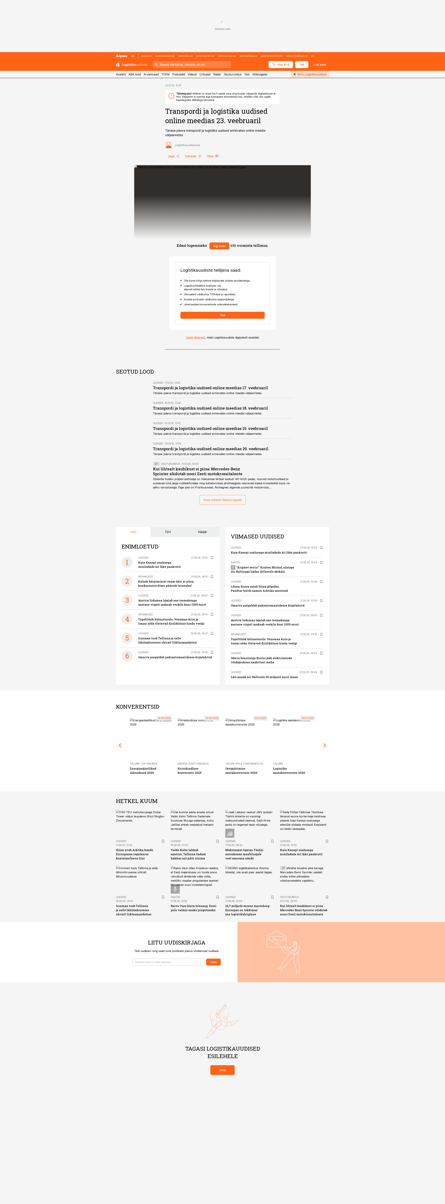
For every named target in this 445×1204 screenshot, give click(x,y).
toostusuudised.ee (165, 56)
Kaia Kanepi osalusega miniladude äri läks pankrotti (269, 552)
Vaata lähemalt (195, 337)
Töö (246, 74)
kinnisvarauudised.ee (272, 56)
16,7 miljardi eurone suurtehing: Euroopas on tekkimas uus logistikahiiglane (247, 910)
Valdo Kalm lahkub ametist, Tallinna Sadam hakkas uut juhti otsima (188, 854)
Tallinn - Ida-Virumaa (143, 763)
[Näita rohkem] (312, 55)
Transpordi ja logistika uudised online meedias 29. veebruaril (210, 448)
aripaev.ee (146, 56)
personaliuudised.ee (296, 56)
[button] (169, 962)
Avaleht (121, 74)
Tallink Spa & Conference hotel (246, 763)
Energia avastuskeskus (193, 763)
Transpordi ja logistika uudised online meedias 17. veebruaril (210, 387)
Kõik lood (135, 74)
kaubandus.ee (185, 56)
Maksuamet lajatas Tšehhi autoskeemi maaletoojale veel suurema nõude (244, 854)
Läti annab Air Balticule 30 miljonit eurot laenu (264, 677)
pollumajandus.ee (205, 56)
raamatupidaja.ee (248, 56)
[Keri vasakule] (120, 745)
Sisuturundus (232, 74)
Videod (192, 74)
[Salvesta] (212, 558)
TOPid (165, 74)
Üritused (205, 74)
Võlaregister (260, 74)
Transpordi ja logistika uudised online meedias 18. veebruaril (210, 408)
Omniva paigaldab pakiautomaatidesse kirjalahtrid (175, 657)
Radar (217, 74)
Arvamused (151, 74)
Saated (235, 562)
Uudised (158, 382)
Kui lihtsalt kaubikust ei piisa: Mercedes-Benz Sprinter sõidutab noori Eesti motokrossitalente (197, 471)
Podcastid (178, 74)
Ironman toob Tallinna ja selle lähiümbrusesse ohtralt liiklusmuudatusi (133, 910)
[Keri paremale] (325, 745)
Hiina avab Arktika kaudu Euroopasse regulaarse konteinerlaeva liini (134, 854)
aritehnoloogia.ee (227, 56)
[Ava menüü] (132, 55)
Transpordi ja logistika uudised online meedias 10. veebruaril (210, 428)
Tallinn (278, 763)
